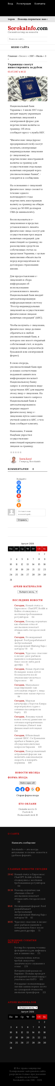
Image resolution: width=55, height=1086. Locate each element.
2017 (31, 56)
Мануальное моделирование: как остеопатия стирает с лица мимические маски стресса (29, 690)
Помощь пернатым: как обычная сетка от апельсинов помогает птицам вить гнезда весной (30, 627)
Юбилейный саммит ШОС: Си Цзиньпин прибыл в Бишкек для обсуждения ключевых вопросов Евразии (29, 741)
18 (17, 569)
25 (16, 574)
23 (44, 569)
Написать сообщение (24, 842)
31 (11, 579)
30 (44, 574)
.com (28, 28)
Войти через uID (27, 783)
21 (33, 569)
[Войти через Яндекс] (19, 496)
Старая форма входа (27, 795)
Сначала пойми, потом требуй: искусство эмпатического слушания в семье (29, 962)
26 (22, 574)
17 (11, 569)
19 (22, 569)
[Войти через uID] (19, 482)
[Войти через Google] (19, 500)
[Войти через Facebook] (19, 491)
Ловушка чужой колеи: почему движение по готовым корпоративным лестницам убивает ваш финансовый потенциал (30, 724)
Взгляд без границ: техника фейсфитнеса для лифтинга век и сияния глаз (30, 950)
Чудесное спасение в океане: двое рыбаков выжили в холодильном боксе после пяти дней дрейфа (30, 659)
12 (22, 564)
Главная (12, 56)
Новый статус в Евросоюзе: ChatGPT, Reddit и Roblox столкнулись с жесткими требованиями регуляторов (30, 611)
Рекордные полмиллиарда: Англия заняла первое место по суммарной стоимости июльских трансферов (30, 988)
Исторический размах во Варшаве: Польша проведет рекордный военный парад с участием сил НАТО (30, 975)
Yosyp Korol (25, 458)
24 (11, 574)
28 (33, 574)
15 (39, 564)
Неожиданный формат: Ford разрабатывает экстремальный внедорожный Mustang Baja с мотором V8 (30, 643)
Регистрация (24, 3)
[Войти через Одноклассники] (19, 505)
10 (11, 564)
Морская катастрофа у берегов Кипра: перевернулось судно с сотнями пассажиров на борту (30, 706)
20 (28, 569)
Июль (39, 56)
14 (33, 564)
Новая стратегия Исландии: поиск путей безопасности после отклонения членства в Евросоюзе (29, 675)
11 (16, 564)
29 (39, 574)
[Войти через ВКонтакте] (19, 487)
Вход (10, 3)
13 (28, 564)
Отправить (22, 520)
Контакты (39, 3)
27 (28, 574)
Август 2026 (27, 543)
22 (39, 569)
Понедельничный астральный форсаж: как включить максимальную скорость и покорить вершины (30, 757)
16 (45, 564)
